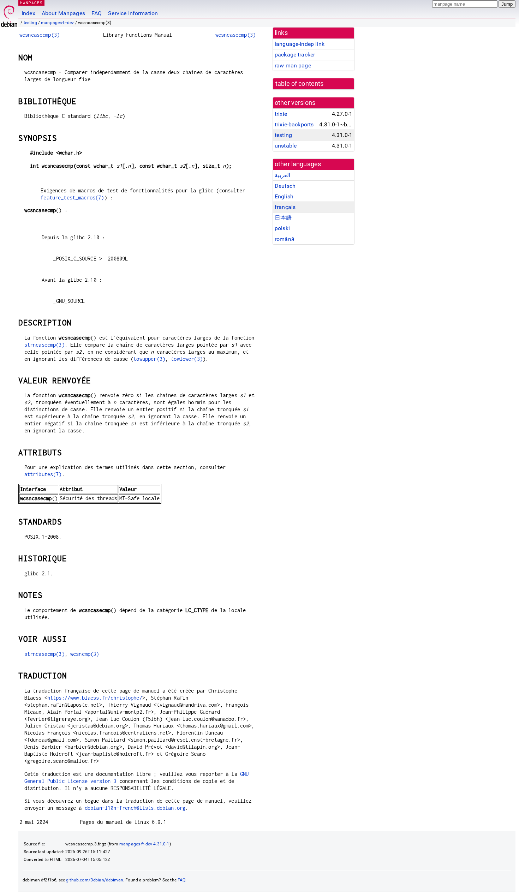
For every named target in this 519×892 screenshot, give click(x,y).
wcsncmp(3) (84, 654)
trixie (281, 113)
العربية (282, 175)
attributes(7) (43, 474)
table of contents (299, 83)
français (285, 207)
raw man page (293, 65)
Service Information (133, 13)
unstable (286, 145)
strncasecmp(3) (44, 345)
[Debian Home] (9, 14)
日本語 (283, 217)
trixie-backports (294, 124)
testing (30, 22)
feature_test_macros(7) (72, 197)
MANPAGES (31, 2)
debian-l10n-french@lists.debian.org (135, 808)
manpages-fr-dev (57, 22)
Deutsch (285, 185)
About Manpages (63, 13)
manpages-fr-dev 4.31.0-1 (144, 844)
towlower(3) (187, 359)
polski (282, 228)
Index (28, 13)
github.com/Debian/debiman (94, 880)
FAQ (96, 13)
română (284, 239)
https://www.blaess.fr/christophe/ (94, 698)
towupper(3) (149, 359)
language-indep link (299, 44)
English (284, 196)
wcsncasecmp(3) (39, 35)
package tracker (295, 54)
